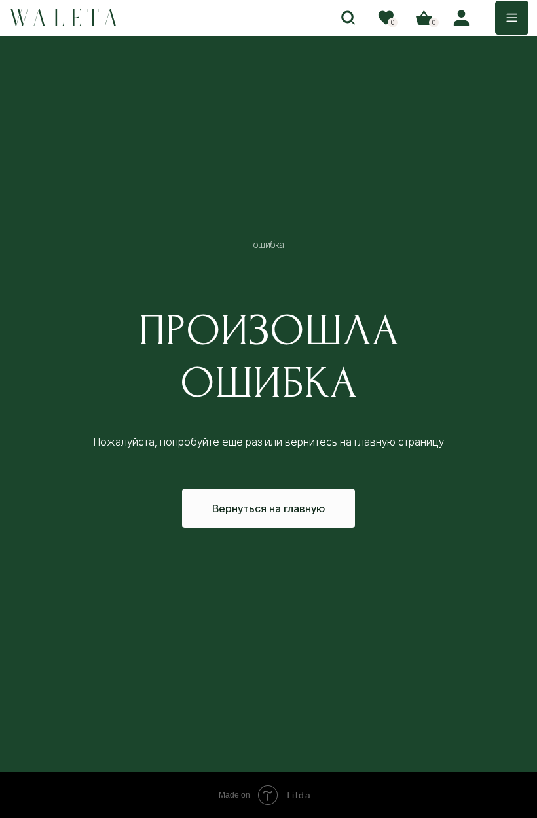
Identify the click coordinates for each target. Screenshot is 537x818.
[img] (63, 17)
